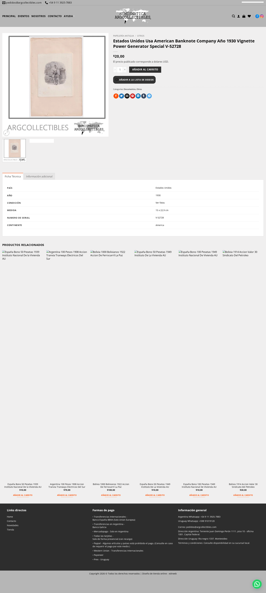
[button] (243, 16)
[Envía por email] (127, 96)
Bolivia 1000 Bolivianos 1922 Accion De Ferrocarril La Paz (111, 485)
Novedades (12, 525)
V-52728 (160, 217)
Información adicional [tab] (39, 176)
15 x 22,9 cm (162, 210)
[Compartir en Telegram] (149, 96)
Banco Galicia (99, 527)
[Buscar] (233, 16)
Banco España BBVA (103, 519)
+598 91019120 (207, 521)
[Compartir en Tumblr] (143, 96)
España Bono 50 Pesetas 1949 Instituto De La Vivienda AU (155, 485)
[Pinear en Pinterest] (132, 96)
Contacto (11, 521)
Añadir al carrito (145, 69)
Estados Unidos (163, 187)
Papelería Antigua (123, 35)
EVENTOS (23, 16)
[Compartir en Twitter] (121, 96)
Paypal (97, 543)
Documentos (130, 89)
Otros (140, 35)
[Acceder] (238, 16)
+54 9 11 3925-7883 (210, 516)
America (160, 225)
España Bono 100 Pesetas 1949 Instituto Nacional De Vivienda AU (199, 485)
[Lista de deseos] (249, 16)
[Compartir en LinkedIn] (138, 96)
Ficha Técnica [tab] (13, 176)
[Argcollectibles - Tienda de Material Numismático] (133, 16)
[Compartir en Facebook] (116, 96)
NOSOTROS (38, 16)
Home (10, 516)
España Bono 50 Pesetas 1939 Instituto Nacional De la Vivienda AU (22, 485)
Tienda (10, 529)
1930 (158, 195)
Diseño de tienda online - (159, 573)
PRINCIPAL (9, 16)
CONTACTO (55, 16)
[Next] (102, 85)
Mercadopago (101, 531)
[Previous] (8, 85)
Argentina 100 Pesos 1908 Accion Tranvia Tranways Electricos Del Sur (66, 485)
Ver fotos (160, 202)
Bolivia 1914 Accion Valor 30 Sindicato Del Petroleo (243, 485)
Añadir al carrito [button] (23, 495)
